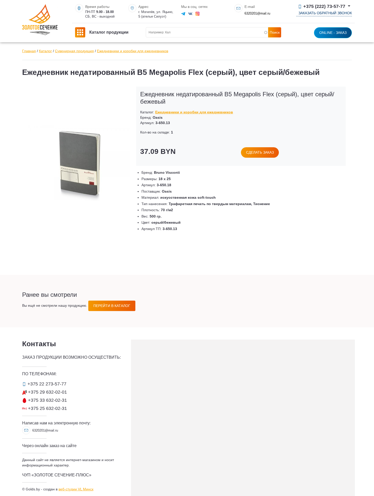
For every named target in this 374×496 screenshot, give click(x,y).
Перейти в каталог (111, 306)
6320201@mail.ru (257, 13)
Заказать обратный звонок (325, 13)
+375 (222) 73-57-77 (324, 6)
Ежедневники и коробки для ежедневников (132, 51)
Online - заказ (333, 33)
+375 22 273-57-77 (46, 383)
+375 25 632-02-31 (47, 408)
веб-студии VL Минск (76, 489)
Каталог (45, 51)
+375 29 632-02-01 (47, 392)
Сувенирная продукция (74, 51)
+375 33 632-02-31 (47, 400)
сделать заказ (260, 152)
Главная (29, 51)
